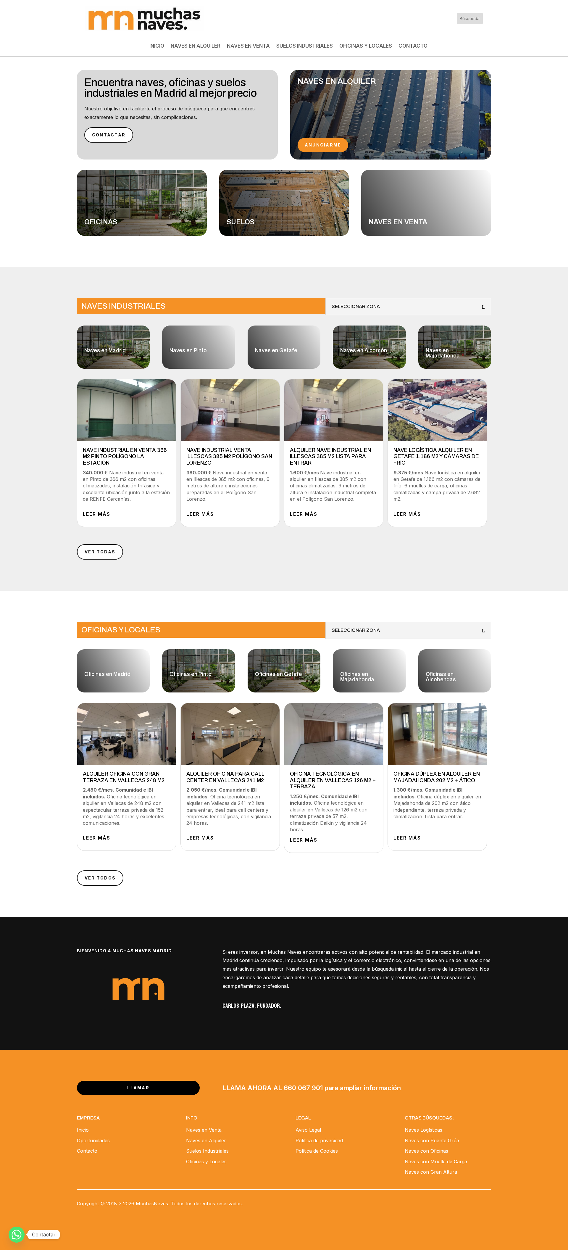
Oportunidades (93, 1140)
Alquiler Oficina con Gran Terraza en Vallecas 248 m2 (123, 777)
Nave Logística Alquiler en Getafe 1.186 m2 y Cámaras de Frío (436, 456)
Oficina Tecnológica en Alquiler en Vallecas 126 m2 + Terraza (333, 780)
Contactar (108, 134)
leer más (96, 514)
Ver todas (100, 551)
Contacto (412, 46)
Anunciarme (323, 144)
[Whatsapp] (17, 1235)
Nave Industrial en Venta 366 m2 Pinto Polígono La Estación (125, 456)
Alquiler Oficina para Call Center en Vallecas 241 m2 (225, 777)
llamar (138, 1087)
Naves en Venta (248, 46)
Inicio (156, 46)
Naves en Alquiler (195, 46)
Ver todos (100, 877)
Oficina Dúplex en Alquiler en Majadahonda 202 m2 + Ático (436, 777)
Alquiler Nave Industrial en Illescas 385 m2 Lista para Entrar (330, 456)
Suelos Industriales (304, 46)
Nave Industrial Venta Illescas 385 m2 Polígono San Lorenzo (229, 456)
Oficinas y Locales (365, 46)
